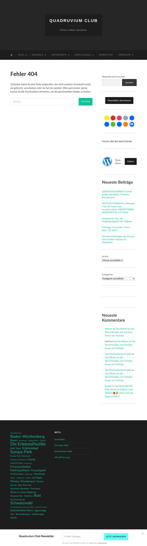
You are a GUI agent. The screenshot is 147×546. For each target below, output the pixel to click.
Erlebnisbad (30, 448)
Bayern (14, 440)
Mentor (108, 329)
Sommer (38, 507)
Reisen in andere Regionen (23, 492)
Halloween (29, 474)
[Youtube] (113, 118)
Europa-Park (21, 452)
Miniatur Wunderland (22, 481)
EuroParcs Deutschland (18, 460)
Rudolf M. (110, 386)
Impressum (124, 55)
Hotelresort (20, 478)
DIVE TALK (15, 448)
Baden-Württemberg (27, 436)
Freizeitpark (38, 470)
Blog (21, 55)
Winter (13, 518)
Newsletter (106, 55)
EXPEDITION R (16, 463)
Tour (12, 514)
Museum (40, 482)
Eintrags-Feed (61, 445)
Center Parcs (33, 441)
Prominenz (35, 489)
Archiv (105, 256)
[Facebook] (132, 118)
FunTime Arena (16, 474)
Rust (37, 495)
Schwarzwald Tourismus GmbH (22, 507)
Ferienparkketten (20, 467)
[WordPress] (125, 124)
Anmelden (60, 439)
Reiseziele (37, 55)
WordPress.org (62, 457)
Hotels (28, 478)
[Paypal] (119, 124)
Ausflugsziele (83, 55)
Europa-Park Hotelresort (20, 456)
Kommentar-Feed (63, 451)
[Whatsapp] (113, 124)
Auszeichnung (15, 433)
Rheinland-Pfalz (16, 496)
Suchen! (129, 82)
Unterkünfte (59, 55)
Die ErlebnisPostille (28, 444)
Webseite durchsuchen (113, 77)
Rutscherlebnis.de (17, 500)
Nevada (13, 485)
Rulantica (28, 496)
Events (31, 459)
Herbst (12, 478)
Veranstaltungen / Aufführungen (30, 514)
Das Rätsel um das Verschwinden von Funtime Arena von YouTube (119, 332)
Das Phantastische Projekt (118, 354)
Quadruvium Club (73, 20)
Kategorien (107, 274)
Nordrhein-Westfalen (19, 489)
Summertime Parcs (21, 510)
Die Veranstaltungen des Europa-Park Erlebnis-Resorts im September (118, 239)
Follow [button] (130, 161)
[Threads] (125, 118)
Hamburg (39, 474)
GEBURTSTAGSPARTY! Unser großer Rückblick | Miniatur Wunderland (117, 194)
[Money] (132, 124)
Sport (45, 507)
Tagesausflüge (40, 511)
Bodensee (23, 440)
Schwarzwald (21, 503)
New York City (24, 485)
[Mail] (107, 118)
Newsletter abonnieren (119, 100)
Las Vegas (37, 477)
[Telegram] (107, 124)
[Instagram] (119, 118)
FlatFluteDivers (20, 470)
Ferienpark (28, 463)
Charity (43, 441)
